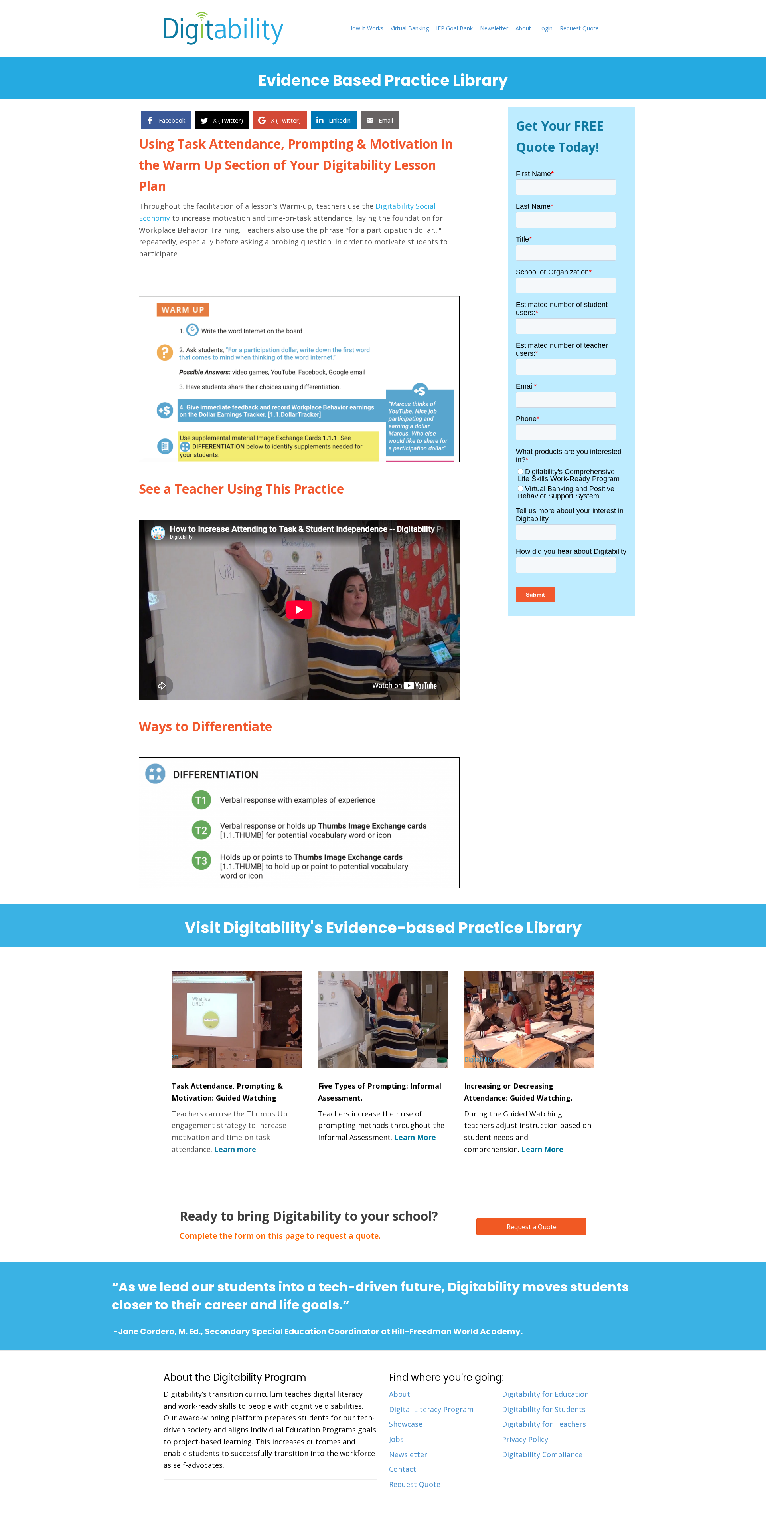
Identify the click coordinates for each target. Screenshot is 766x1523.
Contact (402, 1469)
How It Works (365, 28)
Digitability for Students (544, 1409)
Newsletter (494, 28)
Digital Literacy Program (431, 1409)
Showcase (405, 1424)
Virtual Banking (410, 28)
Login (545, 28)
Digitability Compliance (542, 1454)
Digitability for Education (545, 1394)
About (523, 28)
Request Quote (579, 28)
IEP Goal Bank (454, 28)
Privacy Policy (525, 1439)
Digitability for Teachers (544, 1424)
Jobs (396, 1439)
